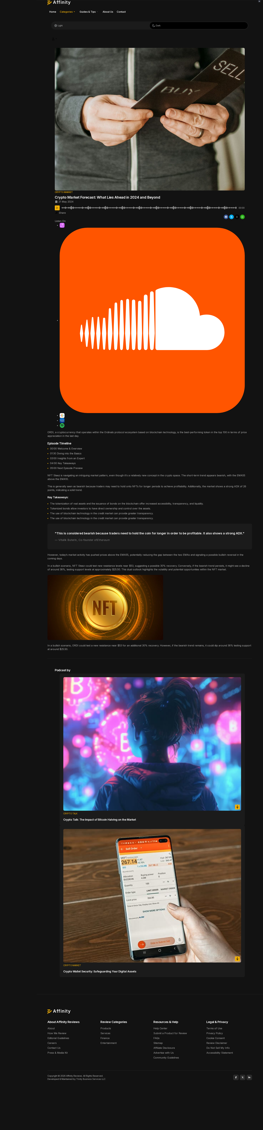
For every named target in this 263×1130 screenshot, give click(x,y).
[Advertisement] (149, 1103)
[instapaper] (237, 217)
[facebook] (226, 217)
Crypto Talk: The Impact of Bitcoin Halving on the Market (99, 819)
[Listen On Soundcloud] (152, 320)
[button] (68, 12)
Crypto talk (70, 813)
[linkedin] (249, 1077)
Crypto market (64, 192)
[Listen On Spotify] (62, 425)
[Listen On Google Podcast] (62, 415)
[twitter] (231, 217)
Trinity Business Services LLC (90, 1079)
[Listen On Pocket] (62, 420)
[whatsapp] (242, 217)
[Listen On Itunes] (62, 225)
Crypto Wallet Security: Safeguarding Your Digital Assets (99, 971)
